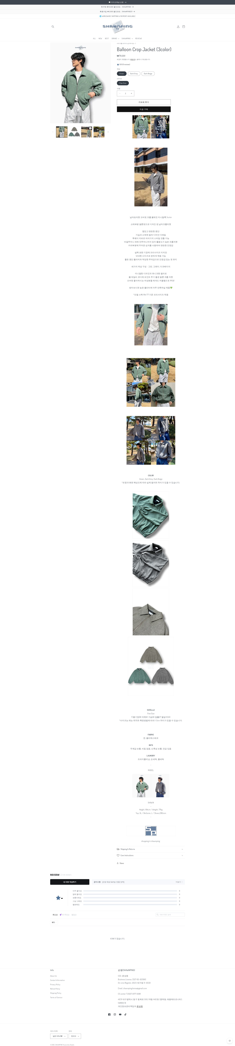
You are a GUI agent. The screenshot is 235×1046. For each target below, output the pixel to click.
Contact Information (57, 980)
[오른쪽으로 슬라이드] (108, 132)
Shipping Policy (55, 993)
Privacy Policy (55, 984)
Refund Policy (55, 989)
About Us (53, 976)
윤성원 (140, 1006)
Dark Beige (148, 73)
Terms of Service (56, 997)
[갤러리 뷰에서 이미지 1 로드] (61, 132)
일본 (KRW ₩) (58, 1036)
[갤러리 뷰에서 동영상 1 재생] (86, 132)
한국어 (73, 1036)
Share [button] (122, 863)
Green (121, 73)
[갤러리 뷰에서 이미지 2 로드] (74, 132)
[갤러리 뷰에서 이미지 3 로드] (99, 132)
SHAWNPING (58, 1045)
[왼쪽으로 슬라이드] (53, 132)
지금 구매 (144, 109)
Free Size (122, 83)
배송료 (132, 59)
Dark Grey (134, 73)
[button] (53, 26)
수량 (118, 88)
